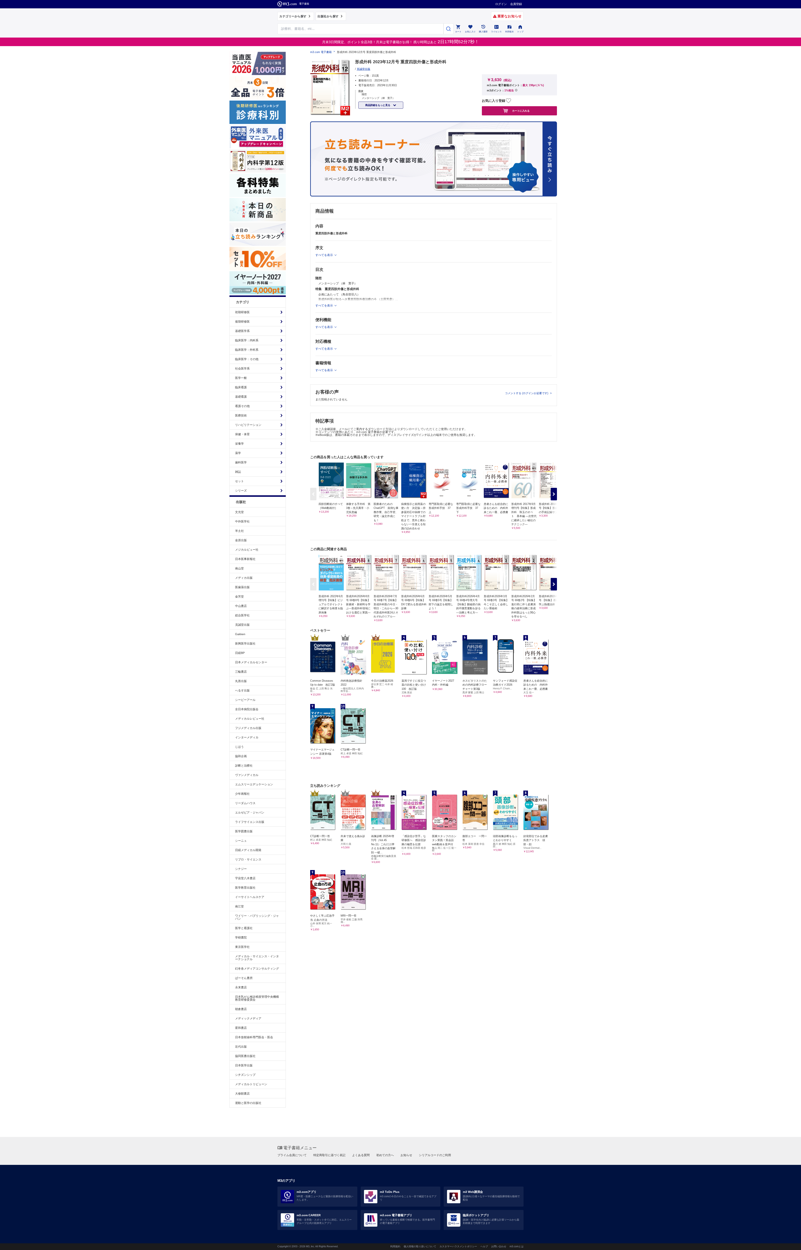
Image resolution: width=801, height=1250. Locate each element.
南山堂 (239, 568)
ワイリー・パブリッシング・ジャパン (257, 917)
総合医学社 (242, 615)
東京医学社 (242, 947)
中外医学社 (242, 521)
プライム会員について (292, 1155)
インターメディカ (246, 737)
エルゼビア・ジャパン (249, 812)
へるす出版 (242, 690)
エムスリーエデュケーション (254, 784)
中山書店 (241, 606)
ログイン (501, 4)
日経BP (240, 653)
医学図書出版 (244, 831)
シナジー (241, 868)
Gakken (240, 634)
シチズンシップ (245, 1074)
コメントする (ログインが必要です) (527, 393)
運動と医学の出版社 (248, 1103)
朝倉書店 (241, 1009)
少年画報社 (242, 793)
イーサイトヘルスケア (249, 897)
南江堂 (239, 906)
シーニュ (241, 840)
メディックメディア (248, 1018)
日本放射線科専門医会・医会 (254, 1037)
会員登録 (516, 4)
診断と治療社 (244, 765)
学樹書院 (241, 937)
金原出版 (241, 540)
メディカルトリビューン (251, 1084)
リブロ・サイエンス (248, 859)
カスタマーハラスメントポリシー (458, 1246)
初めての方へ (385, 1155)
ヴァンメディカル (246, 775)
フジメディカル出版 (248, 728)
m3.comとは (517, 1246)
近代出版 (241, 1046)
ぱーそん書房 (244, 978)
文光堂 (239, 512)
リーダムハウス (245, 803)
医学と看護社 (244, 928)
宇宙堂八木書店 (245, 878)
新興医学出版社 (245, 643)
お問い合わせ (498, 1246)
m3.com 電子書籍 (321, 52)
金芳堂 (239, 596)
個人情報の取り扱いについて (420, 1246)
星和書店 (241, 1027)
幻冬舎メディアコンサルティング (257, 968)
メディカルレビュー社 (249, 718)
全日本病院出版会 (246, 709)
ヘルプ (484, 1246)
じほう (239, 746)
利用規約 (395, 1246)
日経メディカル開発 (248, 850)
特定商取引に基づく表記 (329, 1155)
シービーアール (245, 699)
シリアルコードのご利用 (435, 1155)
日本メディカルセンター (251, 662)
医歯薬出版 (242, 587)
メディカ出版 (244, 577)
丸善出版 (241, 681)
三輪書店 (241, 671)
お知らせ (406, 1155)
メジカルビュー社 (246, 549)
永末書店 (241, 987)
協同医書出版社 (245, 1056)
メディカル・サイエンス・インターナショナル (257, 958)
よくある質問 (361, 1155)
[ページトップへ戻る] (789, 1243)
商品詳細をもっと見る (378, 105)
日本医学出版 (244, 1065)
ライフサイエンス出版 (249, 822)
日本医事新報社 (245, 559)
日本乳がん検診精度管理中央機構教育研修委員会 (257, 998)
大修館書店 (242, 1093)
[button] (554, 494)
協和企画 (241, 756)
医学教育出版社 (245, 887)
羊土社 (239, 530)
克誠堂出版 (242, 624)
